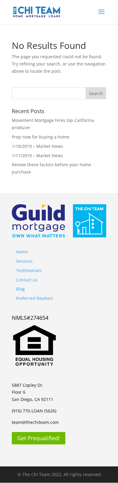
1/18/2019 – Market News (37, 146)
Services (24, 261)
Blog (20, 289)
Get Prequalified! (38, 438)
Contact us (27, 280)
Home (22, 252)
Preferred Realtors (34, 298)
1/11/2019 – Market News (37, 155)
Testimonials (29, 270)
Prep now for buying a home (40, 137)
